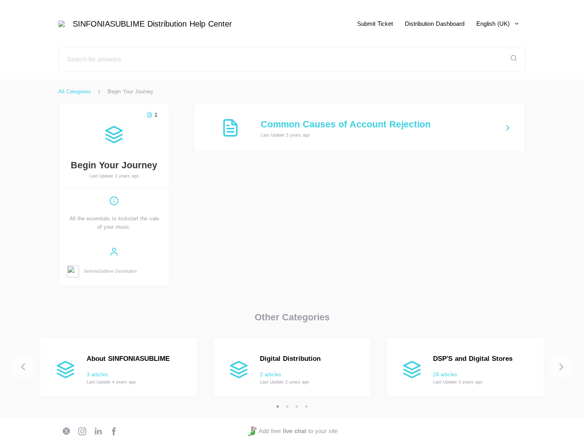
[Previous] (23, 367)
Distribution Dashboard (434, 23)
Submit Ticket (375, 23)
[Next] (561, 367)
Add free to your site (298, 431)
